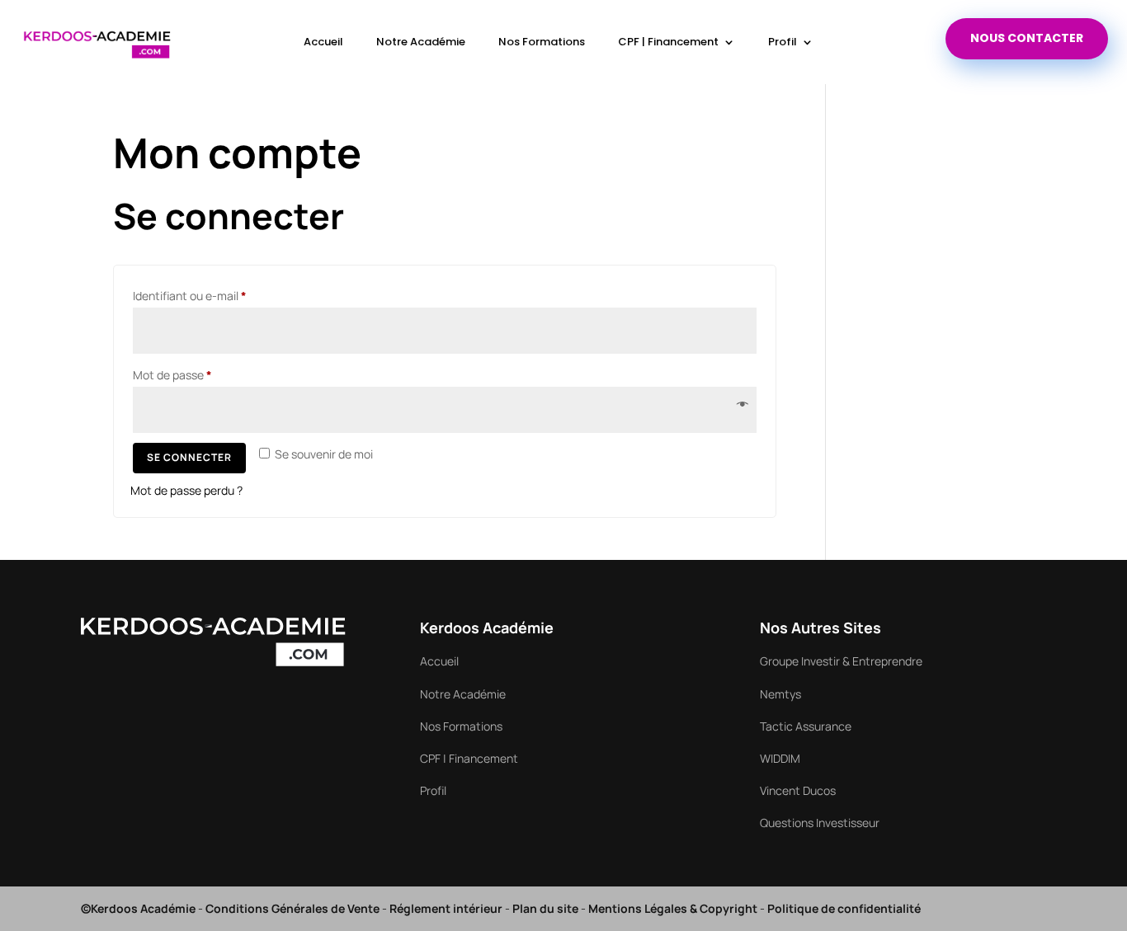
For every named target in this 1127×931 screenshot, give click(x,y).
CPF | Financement (668, 41)
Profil (782, 41)
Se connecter (189, 457)
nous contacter (1026, 38)
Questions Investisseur (819, 822)
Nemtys (780, 694)
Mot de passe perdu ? (186, 490)
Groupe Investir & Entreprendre (841, 661)
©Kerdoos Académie (138, 908)
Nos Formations (541, 41)
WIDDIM (780, 758)
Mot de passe (201, 374)
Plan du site (545, 908)
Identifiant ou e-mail (218, 295)
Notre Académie (420, 41)
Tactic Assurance (805, 726)
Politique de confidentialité (844, 908)
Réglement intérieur (445, 908)
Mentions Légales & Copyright (672, 908)
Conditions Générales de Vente (292, 908)
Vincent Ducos (798, 790)
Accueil (323, 41)
